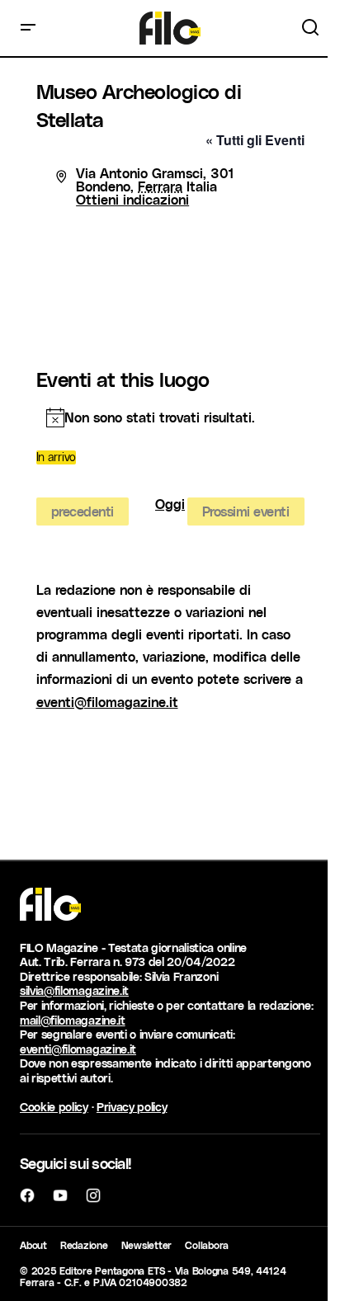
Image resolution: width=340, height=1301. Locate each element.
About (33, 1245)
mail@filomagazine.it (72, 1020)
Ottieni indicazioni (132, 199)
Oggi (170, 504)
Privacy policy (132, 1107)
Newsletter (146, 1245)
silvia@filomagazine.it (74, 990)
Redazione (84, 1245)
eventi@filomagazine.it (107, 701)
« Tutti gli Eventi (255, 139)
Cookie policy (54, 1107)
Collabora (207, 1245)
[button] (28, 28)
